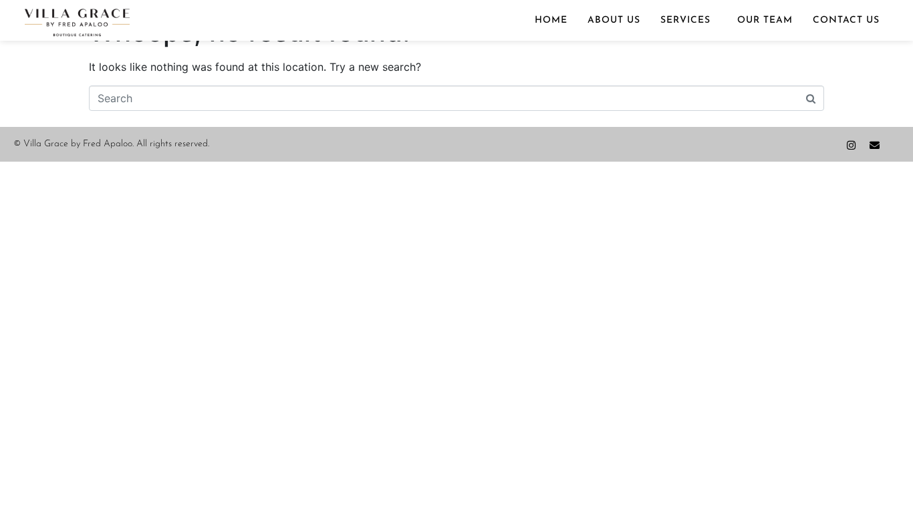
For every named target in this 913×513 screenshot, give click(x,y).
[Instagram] (851, 145)
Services (685, 20)
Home (551, 20)
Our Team (765, 20)
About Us (614, 20)
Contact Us (846, 20)
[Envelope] (875, 145)
